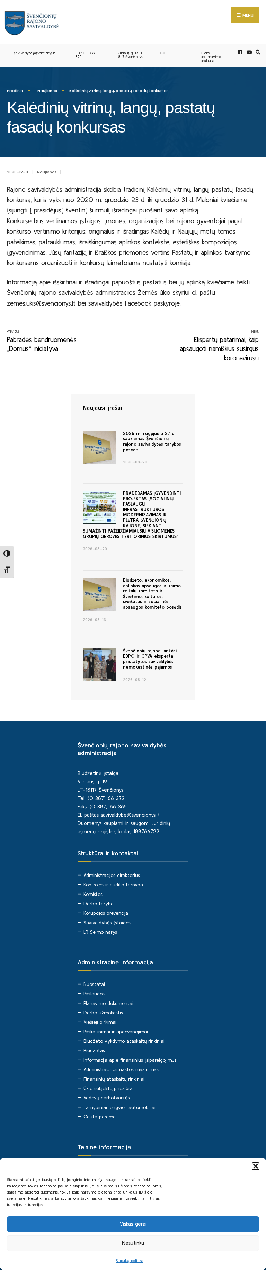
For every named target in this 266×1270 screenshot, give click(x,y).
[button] (255, 1166)
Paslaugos (94, 993)
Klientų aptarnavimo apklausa (211, 57)
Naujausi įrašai (102, 407)
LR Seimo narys (100, 932)
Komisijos (93, 894)
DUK (162, 53)
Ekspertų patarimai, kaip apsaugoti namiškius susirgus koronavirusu (219, 345)
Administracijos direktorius (111, 875)
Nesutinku (133, 1243)
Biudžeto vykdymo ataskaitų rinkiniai (124, 1041)
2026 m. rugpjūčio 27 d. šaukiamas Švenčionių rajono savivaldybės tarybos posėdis (152, 441)
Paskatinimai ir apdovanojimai (115, 1031)
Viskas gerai (133, 1224)
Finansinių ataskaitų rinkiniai (113, 1079)
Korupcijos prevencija (105, 913)
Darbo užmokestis (103, 1012)
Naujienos (47, 90)
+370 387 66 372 (86, 55)
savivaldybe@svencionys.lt (34, 53)
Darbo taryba (98, 903)
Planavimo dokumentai (108, 1003)
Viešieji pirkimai (99, 1022)
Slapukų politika (129, 1260)
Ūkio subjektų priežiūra (108, 1088)
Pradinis (15, 90)
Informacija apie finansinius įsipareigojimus (130, 1060)
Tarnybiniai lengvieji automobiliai (119, 1107)
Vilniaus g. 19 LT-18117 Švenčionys (130, 55)
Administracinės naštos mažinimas (121, 1069)
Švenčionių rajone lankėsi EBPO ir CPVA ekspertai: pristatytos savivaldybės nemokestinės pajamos (150, 659)
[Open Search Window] (257, 52)
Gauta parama (99, 1116)
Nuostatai (94, 984)
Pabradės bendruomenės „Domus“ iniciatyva (42, 340)
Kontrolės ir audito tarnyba (113, 884)
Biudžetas (94, 1050)
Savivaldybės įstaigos (107, 922)
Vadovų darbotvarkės (106, 1097)
